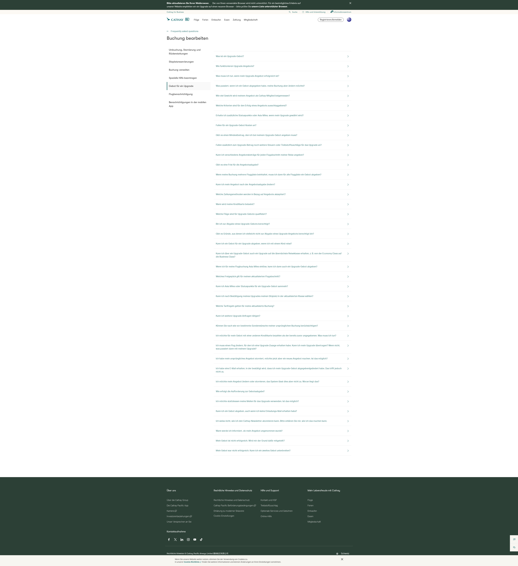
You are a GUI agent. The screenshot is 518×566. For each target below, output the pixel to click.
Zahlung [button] (237, 20)
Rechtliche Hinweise (175, 553)
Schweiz (345, 553)
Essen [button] (227, 20)
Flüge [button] (196, 20)
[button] (342, 559)
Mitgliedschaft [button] (251, 20)
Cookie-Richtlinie (191, 562)
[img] (350, 3)
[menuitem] (188, 52)
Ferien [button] (205, 20)
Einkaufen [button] (216, 20)
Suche (294, 12)
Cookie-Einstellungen (224, 516)
